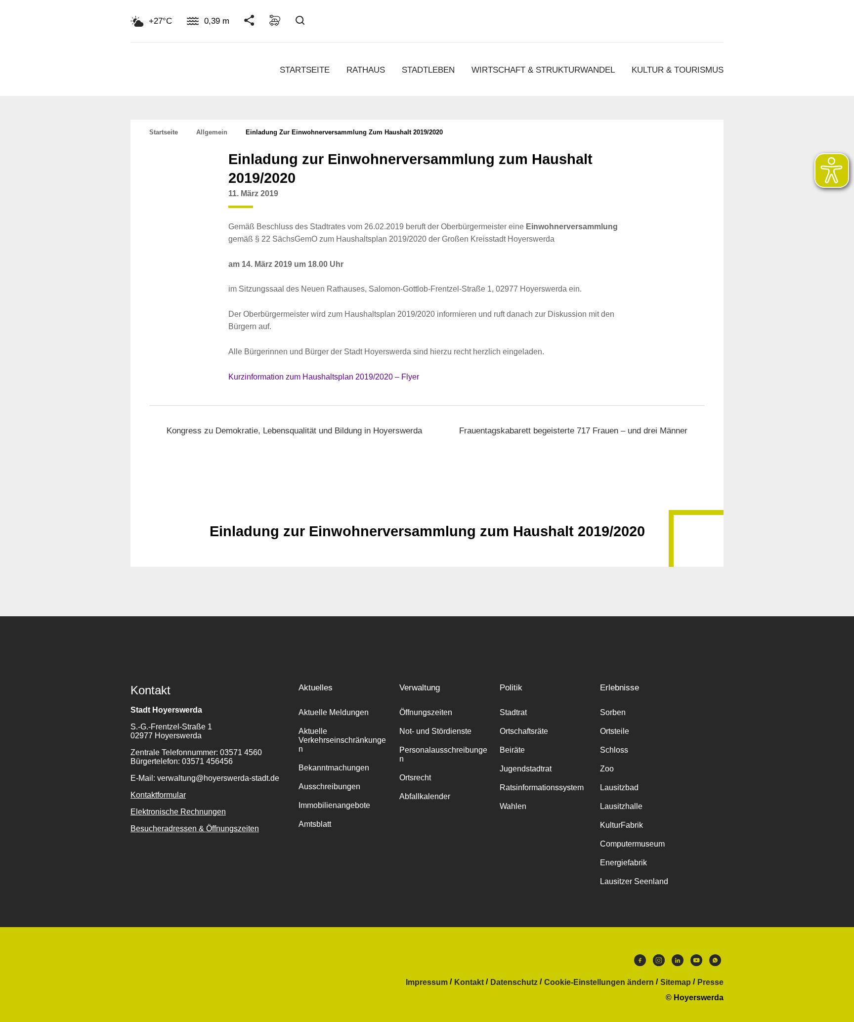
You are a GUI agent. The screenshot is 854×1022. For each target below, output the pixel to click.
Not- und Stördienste (435, 731)
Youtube (696, 962)
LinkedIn (677, 962)
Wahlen (513, 806)
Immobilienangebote (334, 805)
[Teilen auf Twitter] (597, 201)
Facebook (640, 962)
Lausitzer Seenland (634, 881)
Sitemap (675, 982)
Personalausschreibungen (443, 754)
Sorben (613, 712)
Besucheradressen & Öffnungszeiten (194, 828)
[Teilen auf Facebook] (578, 201)
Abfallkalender (424, 796)
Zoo (607, 769)
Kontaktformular (158, 795)
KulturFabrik (621, 825)
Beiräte (512, 750)
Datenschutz (514, 982)
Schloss (614, 750)
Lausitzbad (619, 787)
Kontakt (469, 982)
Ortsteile (614, 731)
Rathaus (365, 70)
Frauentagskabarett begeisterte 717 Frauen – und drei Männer (573, 430)
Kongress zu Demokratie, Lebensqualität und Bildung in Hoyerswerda (294, 430)
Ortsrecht (415, 777)
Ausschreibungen (329, 786)
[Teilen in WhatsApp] (615, 201)
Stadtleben (428, 70)
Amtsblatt (315, 824)
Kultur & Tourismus (678, 70)
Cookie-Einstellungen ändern (599, 982)
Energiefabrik (623, 862)
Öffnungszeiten (425, 712)
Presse (710, 982)
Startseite (305, 70)
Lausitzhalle (621, 806)
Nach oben (427, 507)
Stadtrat (513, 712)
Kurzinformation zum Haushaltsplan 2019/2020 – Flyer (323, 377)
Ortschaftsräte (524, 731)
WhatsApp (715, 962)
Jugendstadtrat (526, 769)
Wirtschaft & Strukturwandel (543, 70)
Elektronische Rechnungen (178, 812)
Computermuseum (632, 844)
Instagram (658, 962)
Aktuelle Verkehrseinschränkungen (342, 740)
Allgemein (211, 132)
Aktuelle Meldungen (334, 712)
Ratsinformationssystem (542, 787)
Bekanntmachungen (334, 768)
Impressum (427, 982)
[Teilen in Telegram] (634, 197)
